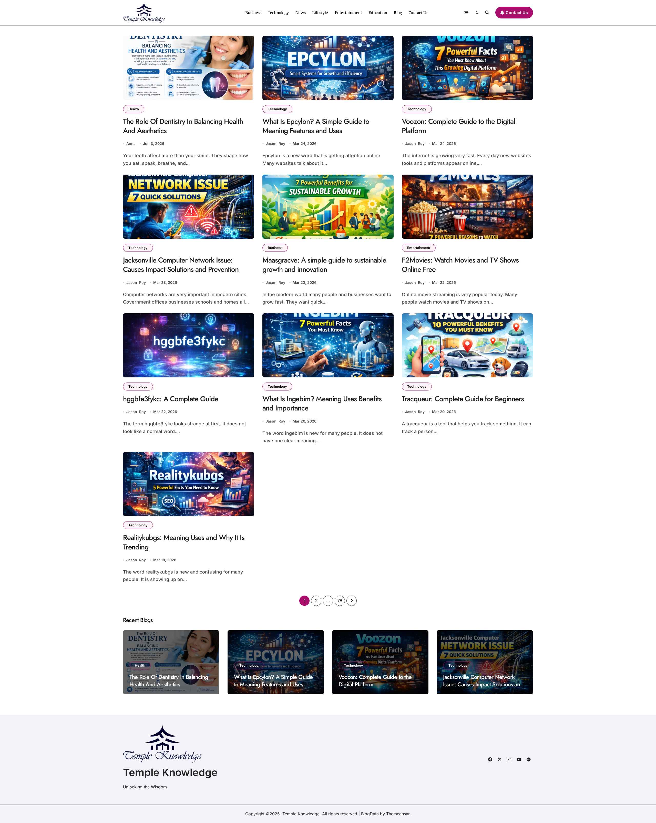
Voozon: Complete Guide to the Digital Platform (458, 126)
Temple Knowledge (170, 772)
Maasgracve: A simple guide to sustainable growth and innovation (324, 265)
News (300, 12)
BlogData (370, 813)
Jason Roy (275, 143)
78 (339, 600)
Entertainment (348, 12)
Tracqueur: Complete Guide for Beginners (463, 399)
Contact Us (418, 12)
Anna (131, 143)
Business (253, 12)
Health (133, 109)
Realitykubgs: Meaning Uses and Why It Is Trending (183, 542)
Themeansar (397, 813)
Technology (278, 12)
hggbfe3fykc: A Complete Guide (170, 399)
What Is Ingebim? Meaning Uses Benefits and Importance (322, 403)
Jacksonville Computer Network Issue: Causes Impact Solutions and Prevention (181, 265)
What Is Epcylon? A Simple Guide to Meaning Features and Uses (315, 126)
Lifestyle (320, 12)
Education (377, 12)
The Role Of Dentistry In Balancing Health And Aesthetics (183, 126)
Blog (398, 12)
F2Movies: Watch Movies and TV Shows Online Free (460, 265)
